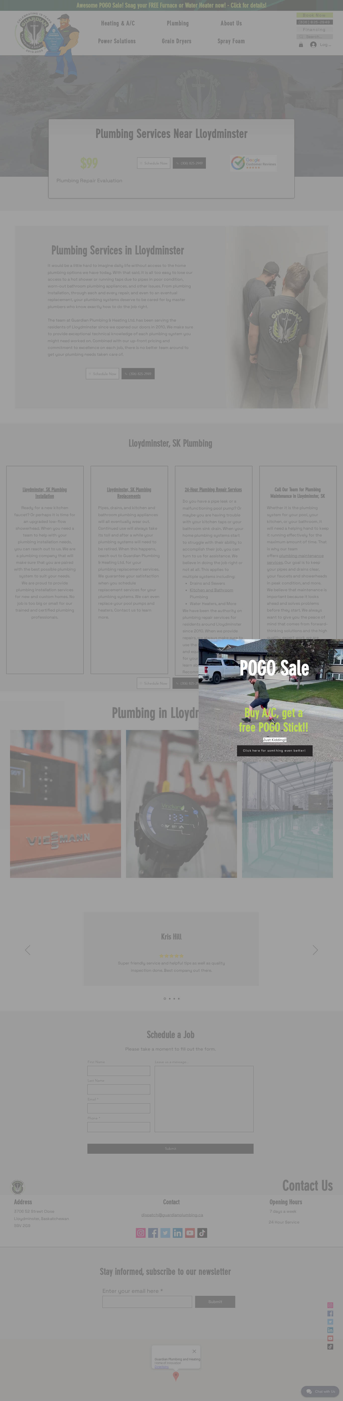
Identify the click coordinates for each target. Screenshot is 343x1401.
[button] (333, 649)
